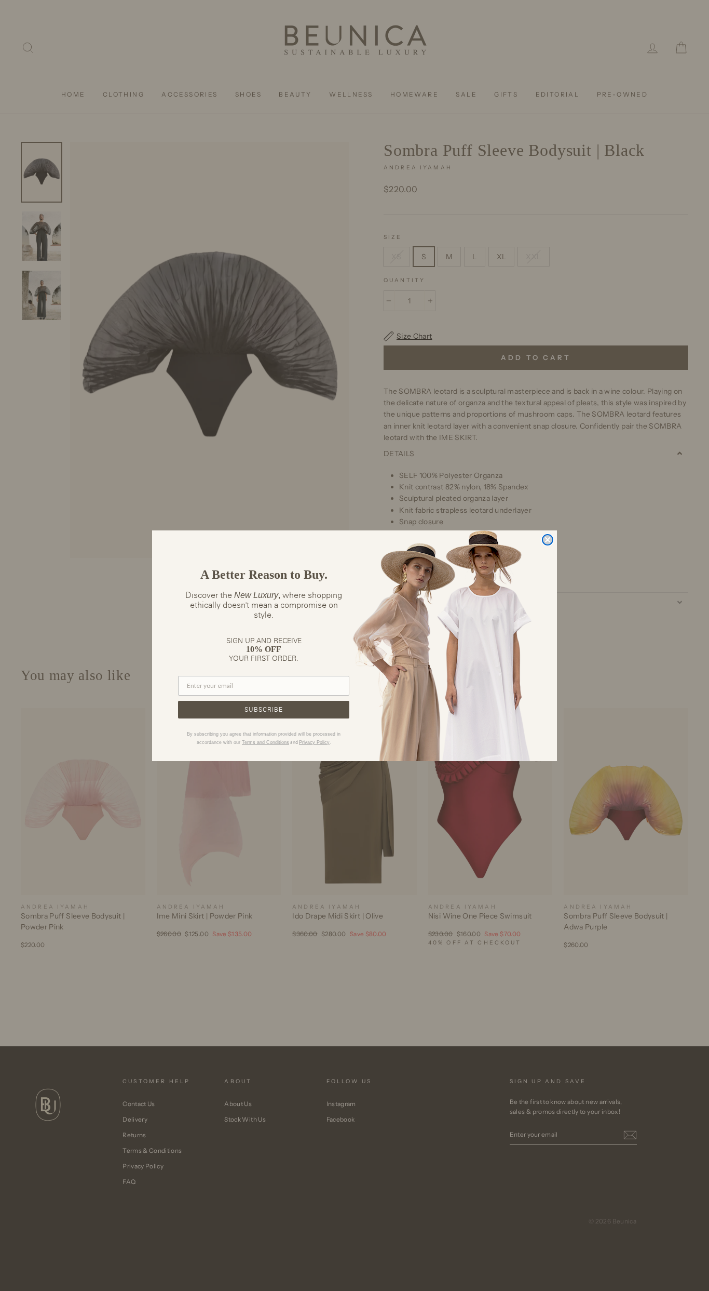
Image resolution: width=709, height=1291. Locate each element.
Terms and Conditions (265, 742)
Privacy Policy (314, 742)
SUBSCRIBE (263, 709)
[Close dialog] (547, 540)
